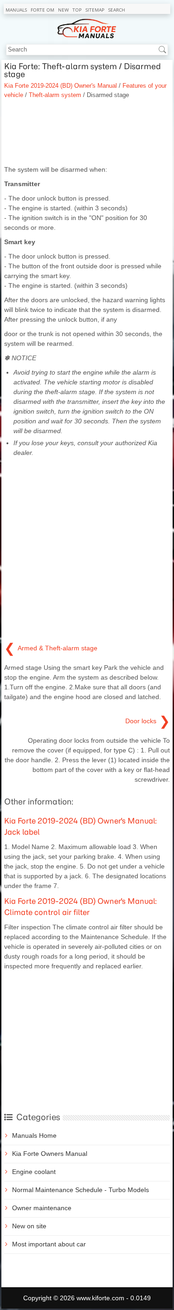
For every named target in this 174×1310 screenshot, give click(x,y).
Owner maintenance (41, 1208)
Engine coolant (34, 1171)
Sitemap (94, 9)
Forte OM (42, 9)
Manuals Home (34, 1135)
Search (116, 9)
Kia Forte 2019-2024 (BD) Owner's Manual (60, 85)
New (63, 9)
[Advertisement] (87, 132)
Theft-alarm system (55, 94)
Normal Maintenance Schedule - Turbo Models (80, 1189)
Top (77, 9)
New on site (29, 1226)
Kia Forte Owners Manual (49, 1153)
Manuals (16, 9)
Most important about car (49, 1244)
